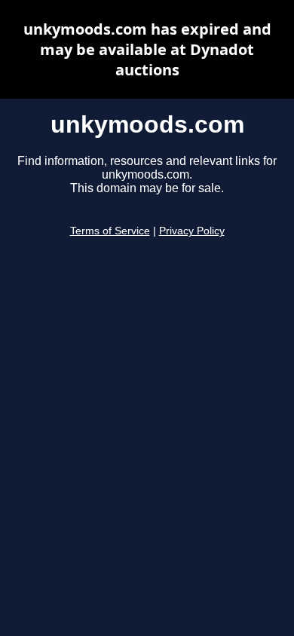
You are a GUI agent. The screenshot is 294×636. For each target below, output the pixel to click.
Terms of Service (110, 231)
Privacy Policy (192, 231)
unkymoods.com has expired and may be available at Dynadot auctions (147, 49)
